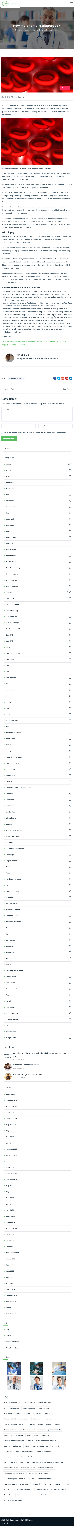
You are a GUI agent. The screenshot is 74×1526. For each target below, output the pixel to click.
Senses (9, 928)
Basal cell (10, 519)
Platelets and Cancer (46, 1468)
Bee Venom (10, 525)
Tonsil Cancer (9, 1495)
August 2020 (11, 1314)
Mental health (11, 812)
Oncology (10, 855)
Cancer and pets (29, 1430)
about (8, 464)
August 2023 (11, 1125)
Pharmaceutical (12, 891)
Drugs (8, 684)
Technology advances (15, 989)
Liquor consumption (14, 757)
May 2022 (9, 1204)
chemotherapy (12, 610)
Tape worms (11, 977)
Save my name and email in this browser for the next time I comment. (35, 432)
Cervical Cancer (12, 604)
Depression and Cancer (12, 1446)
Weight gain (11, 1038)
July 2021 (9, 1265)
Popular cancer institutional (14, 1473)
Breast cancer (11, 580)
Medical (9, 781)
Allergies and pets (10, 1403)
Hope (8, 714)
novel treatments (13, 836)
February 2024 (11, 1100)
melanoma (10, 806)
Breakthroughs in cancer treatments (36, 1408)
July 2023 (9, 1131)
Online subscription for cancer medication (47, 1462)
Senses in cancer (42, 1489)
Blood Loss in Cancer (11, 1408)
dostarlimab (11, 678)
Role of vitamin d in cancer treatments (18, 1489)
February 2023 (11, 1149)
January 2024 (11, 1106)
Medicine (9, 794)
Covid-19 (9, 635)
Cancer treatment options (13, 1435)
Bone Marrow (11, 556)
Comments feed (12, 1342)
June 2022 (10, 1198)
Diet (7, 665)
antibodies (10, 501)
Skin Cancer (10, 940)
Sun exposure (11, 952)
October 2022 (11, 1173)
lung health (10, 769)
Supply (8, 958)
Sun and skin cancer (58, 1489)
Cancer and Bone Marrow (42, 1419)
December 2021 (12, 1234)
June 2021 (10, 1271)
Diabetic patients (13, 653)
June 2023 (10, 1137)
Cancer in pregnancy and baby (49, 1430)
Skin (7, 934)
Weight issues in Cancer (54, 1495)
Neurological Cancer (14, 830)
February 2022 (11, 1222)
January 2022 (11, 1228)
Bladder (9, 531)
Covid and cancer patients (46, 1441)
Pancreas (9, 867)
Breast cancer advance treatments (17, 1414)
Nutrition (9, 842)
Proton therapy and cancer (42, 1479)
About (8, 470)
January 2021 (11, 1302)
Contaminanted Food (14, 629)
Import (8, 726)
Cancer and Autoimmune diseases (16, 1419)
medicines (10, 800)
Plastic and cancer (28, 1468)
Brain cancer (11, 562)
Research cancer (39, 1484)
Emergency (10, 690)
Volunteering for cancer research (30, 1495)
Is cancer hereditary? (44, 1451)
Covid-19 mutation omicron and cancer (18, 1441)
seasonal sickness (13, 922)
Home (17, 30)
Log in (8, 1330)
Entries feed (11, 1336)
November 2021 (12, 1241)
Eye (7, 696)
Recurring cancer (13, 909)
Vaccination (11, 1032)
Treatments (10, 1007)
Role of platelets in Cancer (59, 1484)
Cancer (26, 30)
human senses (12, 720)
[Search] (68, 449)
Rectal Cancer (12, 903)
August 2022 (11, 1186)
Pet (7, 885)
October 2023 (11, 1118)
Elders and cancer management (36, 1446)
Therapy (9, 995)
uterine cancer (12, 1019)
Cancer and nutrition (11, 1430)
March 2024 (10, 1094)
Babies (8, 513)
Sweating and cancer (14, 970)
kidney (8, 745)
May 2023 (9, 1143)
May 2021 (9, 1277)
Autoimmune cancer (45, 1403)
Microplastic (11, 818)
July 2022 (9, 1192)
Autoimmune (11, 507)
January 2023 (11, 1155)
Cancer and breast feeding (14, 1424)
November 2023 (12, 1112)
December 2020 (12, 1308)
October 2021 (11, 1247)
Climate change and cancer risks (27, 1074)
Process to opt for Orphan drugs (16, 1479)
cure (8, 647)
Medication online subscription (18, 787)
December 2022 (12, 1161)
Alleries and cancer (28, 1403)
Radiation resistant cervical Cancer (17, 1484)
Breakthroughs (12, 574)
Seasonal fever (12, 916)
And (7, 495)
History (8, 708)
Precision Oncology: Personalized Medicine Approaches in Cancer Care (41, 1054)
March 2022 (10, 1216)
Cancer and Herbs (53, 1424)
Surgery (9, 964)
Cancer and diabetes (35, 1424)
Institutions (10, 739)
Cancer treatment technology (38, 1435)
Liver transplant (12, 763)
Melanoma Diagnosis (16, 378)
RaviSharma (19, 97)
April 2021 (9, 1283)
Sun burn (9, 946)
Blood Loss (10, 543)
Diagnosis (10, 659)
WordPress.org (12, 1348)
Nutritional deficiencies (15, 848)
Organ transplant (13, 861)
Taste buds (10, 983)
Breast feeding (12, 586)
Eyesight (9, 702)
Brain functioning (13, 568)
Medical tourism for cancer (38, 1457)
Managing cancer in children (14, 1457)
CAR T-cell (10, 598)
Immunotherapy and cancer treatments (19, 1451)
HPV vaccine (56, 1446)
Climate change (12, 623)
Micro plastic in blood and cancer (16, 1462)
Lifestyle (9, 751)
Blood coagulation (13, 537)
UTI (7, 1025)
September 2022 (12, 1179)
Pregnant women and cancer (38, 1473)
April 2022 (10, 1210)
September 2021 (12, 1253)
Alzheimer (10, 488)
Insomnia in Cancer (13, 733)
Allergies (9, 482)
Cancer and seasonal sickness (26, 1065)
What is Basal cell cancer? (14, 1500)
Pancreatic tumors (11, 1468)
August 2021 (10, 1259)
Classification (11, 617)
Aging (8, 476)
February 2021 (11, 1295)
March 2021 (10, 1289)
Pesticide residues (13, 879)
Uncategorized (12, 1013)
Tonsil (8, 1001)
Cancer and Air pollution (42, 1414)
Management (11, 775)
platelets (9, 897)
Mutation (9, 824)
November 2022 (12, 1167)
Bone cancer (11, 549)
